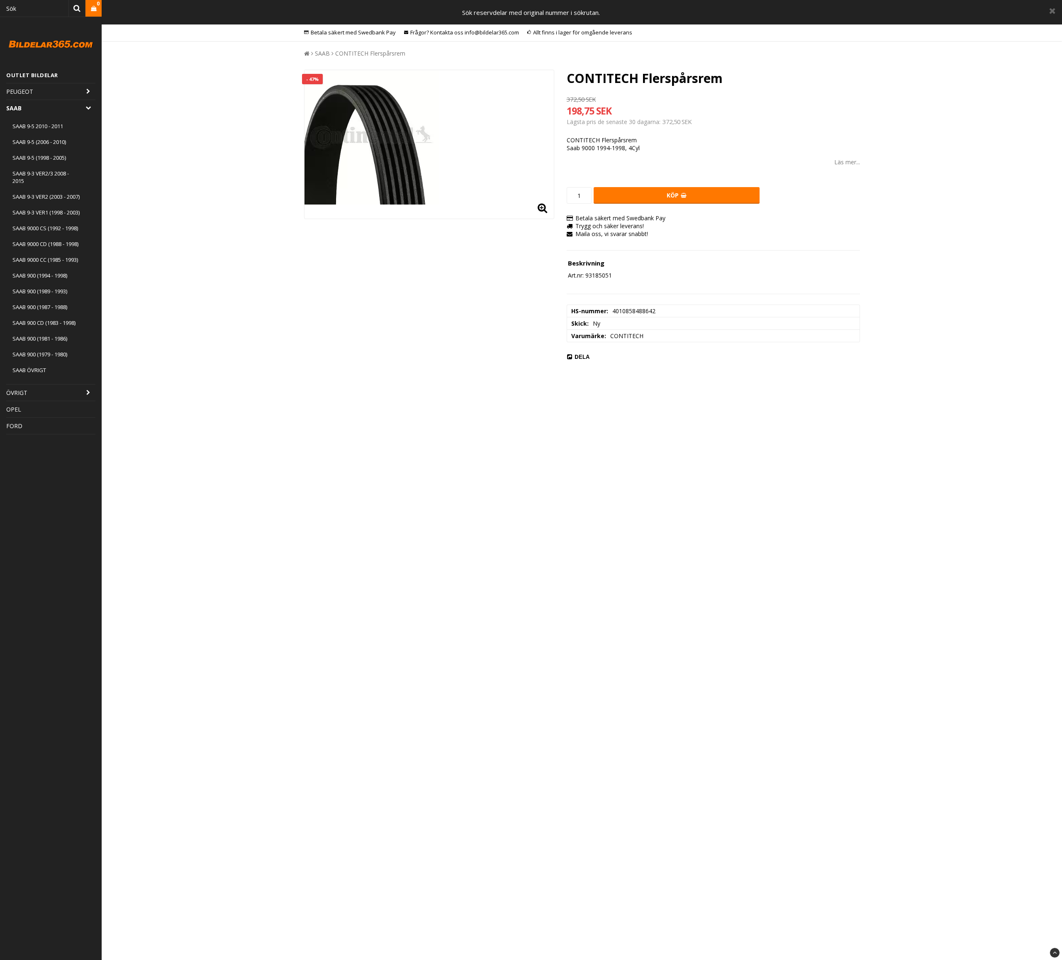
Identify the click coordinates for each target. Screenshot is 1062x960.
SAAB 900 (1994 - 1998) (39, 275)
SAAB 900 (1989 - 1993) (39, 291)
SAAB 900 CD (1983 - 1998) (44, 322)
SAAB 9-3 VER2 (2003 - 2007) (46, 196)
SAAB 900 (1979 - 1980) (39, 354)
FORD (14, 426)
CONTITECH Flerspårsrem (370, 53)
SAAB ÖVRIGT (29, 370)
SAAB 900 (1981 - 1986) (39, 338)
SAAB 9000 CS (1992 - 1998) (45, 228)
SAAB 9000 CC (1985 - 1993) (45, 259)
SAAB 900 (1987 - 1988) (39, 307)
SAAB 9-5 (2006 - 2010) (39, 142)
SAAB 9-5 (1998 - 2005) (39, 157)
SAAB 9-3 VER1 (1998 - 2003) (46, 212)
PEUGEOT (19, 91)
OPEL (13, 409)
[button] (93, 8)
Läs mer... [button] (847, 162)
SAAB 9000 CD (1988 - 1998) (45, 244)
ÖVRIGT (16, 393)
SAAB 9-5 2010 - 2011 (37, 126)
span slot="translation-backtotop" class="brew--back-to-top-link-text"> (1055, 953)
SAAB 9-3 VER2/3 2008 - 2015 (40, 177)
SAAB (14, 108)
